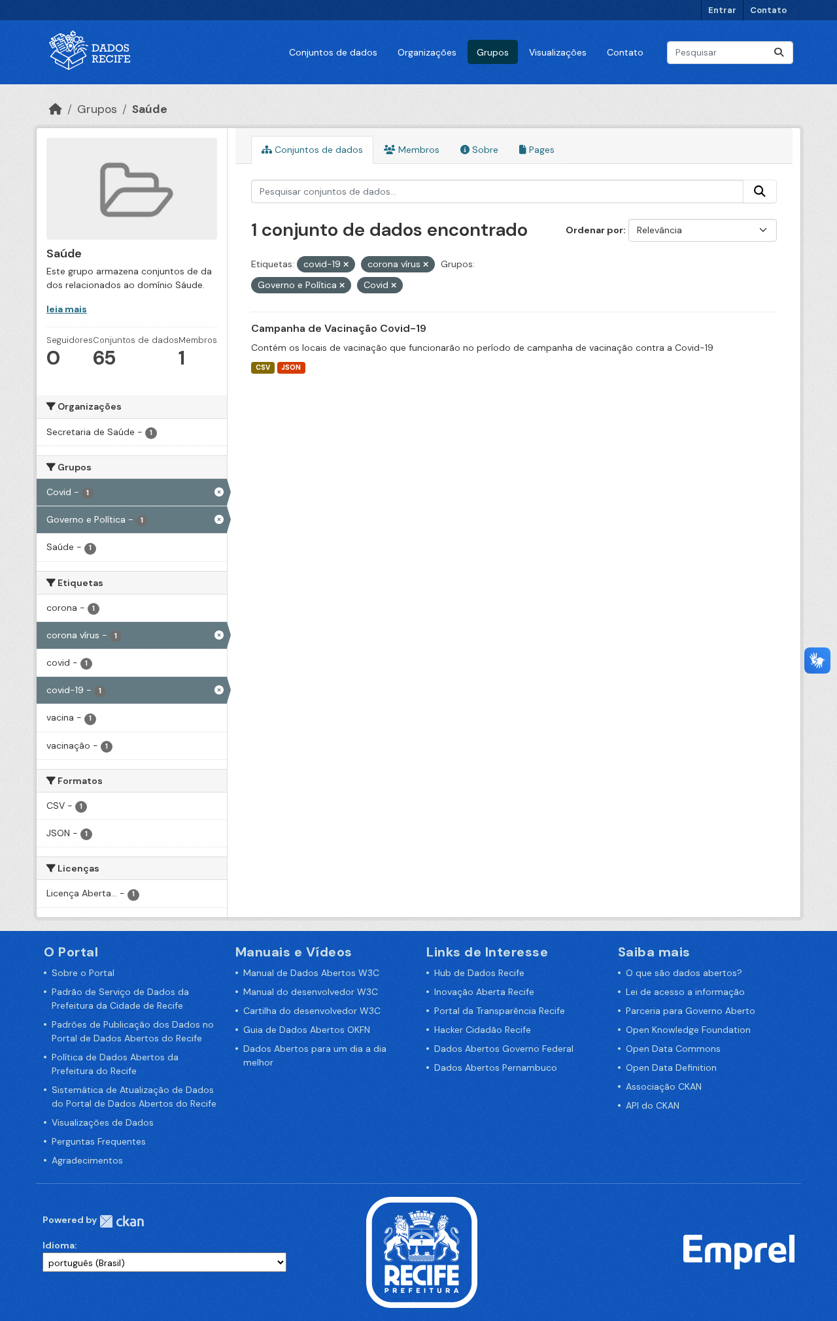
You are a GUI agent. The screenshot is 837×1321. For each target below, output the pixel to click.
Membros (417, 149)
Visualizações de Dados (103, 1122)
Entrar (722, 10)
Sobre (484, 149)
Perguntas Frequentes (99, 1141)
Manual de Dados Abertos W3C (311, 973)
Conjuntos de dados (333, 52)
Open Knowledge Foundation (688, 1030)
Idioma (59, 1245)
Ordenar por (594, 230)
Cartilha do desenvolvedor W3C (312, 1011)
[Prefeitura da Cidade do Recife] (421, 1251)
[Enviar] (779, 52)
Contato (768, 10)
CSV (263, 367)
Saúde (149, 109)
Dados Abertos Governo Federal (503, 1048)
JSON (291, 367)
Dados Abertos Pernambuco (495, 1067)
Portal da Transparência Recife (499, 1011)
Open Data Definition (671, 1067)
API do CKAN (652, 1105)
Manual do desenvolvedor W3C (310, 992)
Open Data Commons (673, 1048)
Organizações (427, 52)
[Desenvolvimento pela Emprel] (738, 1251)
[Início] (55, 109)
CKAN (121, 1221)
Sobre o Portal (83, 973)
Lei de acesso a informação (685, 992)
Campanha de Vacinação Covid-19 (338, 328)
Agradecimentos (87, 1160)
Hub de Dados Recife (479, 973)
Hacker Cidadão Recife (482, 1030)
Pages (540, 149)
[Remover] (346, 264)
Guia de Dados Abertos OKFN (306, 1030)
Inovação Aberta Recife (484, 992)
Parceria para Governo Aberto (690, 1011)
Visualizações (558, 52)
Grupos (493, 52)
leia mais (66, 309)
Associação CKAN (664, 1086)
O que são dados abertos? (684, 973)
